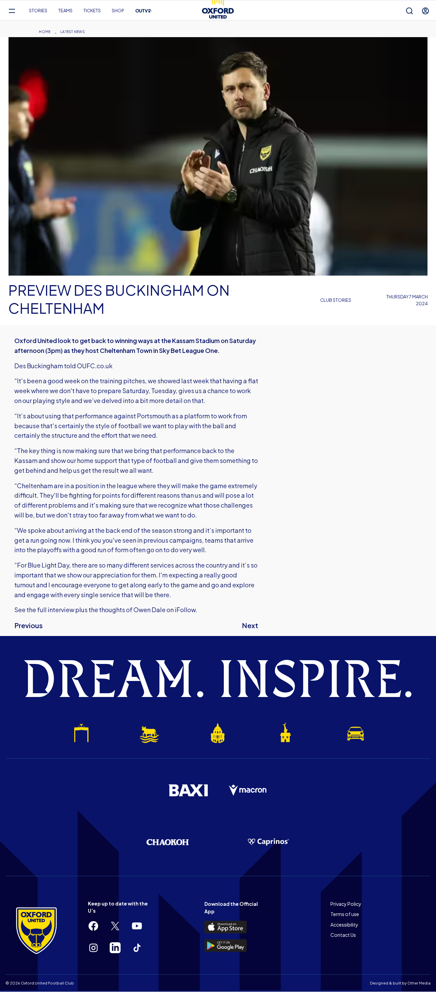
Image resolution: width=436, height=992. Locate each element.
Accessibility (344, 924)
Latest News (72, 32)
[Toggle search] (409, 10)
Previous (28, 625)
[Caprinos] (268, 842)
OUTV (143, 10)
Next (250, 625)
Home (44, 32)
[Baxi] (188, 790)
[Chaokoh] (167, 842)
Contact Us (343, 935)
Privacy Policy (345, 904)
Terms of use (344, 914)
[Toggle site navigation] (12, 10)
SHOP (118, 10)
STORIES (38, 10)
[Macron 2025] (248, 790)
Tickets (92, 10)
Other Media (419, 983)
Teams (65, 10)
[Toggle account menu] (425, 10)
